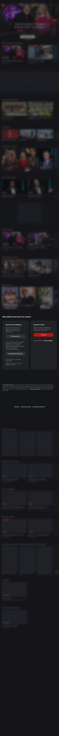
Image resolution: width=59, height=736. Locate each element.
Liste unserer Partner (35, 389)
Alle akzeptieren (15, 336)
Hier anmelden (49, 340)
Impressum (16, 406)
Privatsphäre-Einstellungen (38, 406)
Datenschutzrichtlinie (26, 406)
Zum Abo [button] (43, 334)
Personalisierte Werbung (15, 353)
